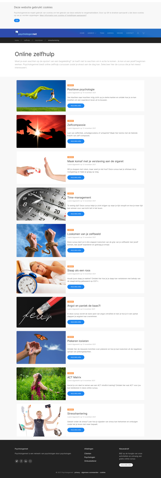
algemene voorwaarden (89, 472)
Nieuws (120, 33)
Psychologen (89, 457)
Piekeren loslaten (78, 341)
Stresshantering (77, 413)
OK (17, 20)
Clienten (87, 453)
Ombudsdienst (90, 461)
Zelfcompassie (76, 124)
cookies (102, 472)
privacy (77, 472)
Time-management (79, 197)
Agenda (110, 33)
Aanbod (91, 33)
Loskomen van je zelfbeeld (84, 234)
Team (102, 33)
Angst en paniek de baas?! (84, 305)
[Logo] (26, 33)
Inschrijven (76, 106)
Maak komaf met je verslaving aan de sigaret (95, 161)
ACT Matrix (74, 377)
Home (82, 33)
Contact (130, 33)
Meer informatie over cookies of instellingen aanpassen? (63, 15)
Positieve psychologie (81, 89)
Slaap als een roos (78, 270)
